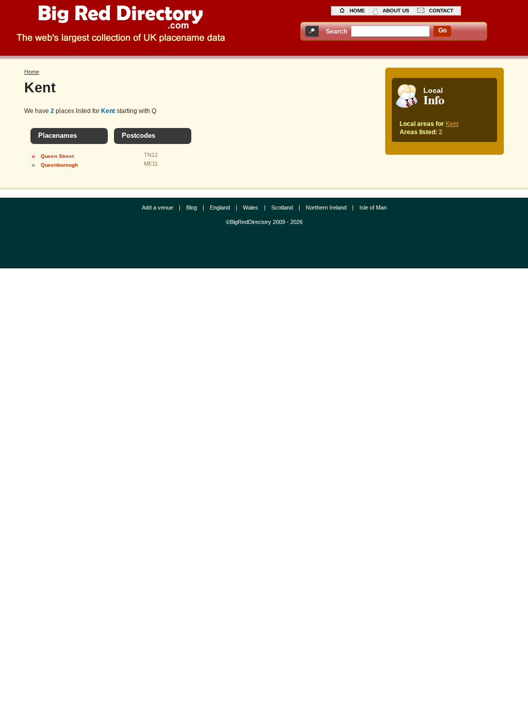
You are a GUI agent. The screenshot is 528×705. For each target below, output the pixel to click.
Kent (452, 123)
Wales (250, 207)
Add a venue (157, 207)
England (220, 207)
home (357, 10)
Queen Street (57, 156)
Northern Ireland (326, 207)
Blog (191, 207)
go (442, 30)
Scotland (282, 207)
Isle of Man (373, 207)
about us (396, 10)
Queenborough (59, 165)
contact (441, 10)
